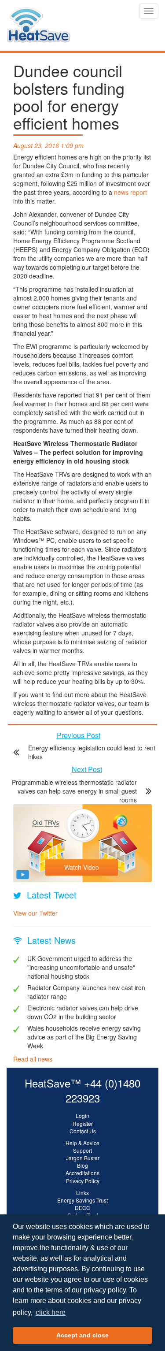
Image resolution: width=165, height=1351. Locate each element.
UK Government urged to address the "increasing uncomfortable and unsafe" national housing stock (81, 967)
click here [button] (51, 1312)
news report (130, 192)
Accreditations (82, 1173)
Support (82, 1150)
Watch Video (81, 867)
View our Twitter (35, 913)
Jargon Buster (82, 1158)
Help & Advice (82, 1143)
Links (82, 1192)
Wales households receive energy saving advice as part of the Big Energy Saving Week (84, 1037)
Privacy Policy (82, 1180)
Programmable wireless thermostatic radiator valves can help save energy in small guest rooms (74, 791)
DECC (82, 1207)
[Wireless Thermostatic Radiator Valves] (38, 11)
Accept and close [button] (82, 1335)
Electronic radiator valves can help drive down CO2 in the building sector (82, 1012)
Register (83, 1123)
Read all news (32, 1058)
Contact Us (83, 1131)
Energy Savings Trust (82, 1200)
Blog (82, 1165)
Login (82, 1115)
